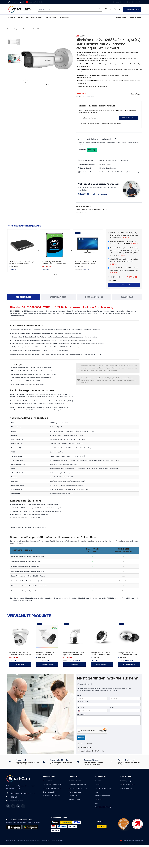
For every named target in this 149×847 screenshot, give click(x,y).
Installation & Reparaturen (78, 788)
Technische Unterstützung (52, 784)
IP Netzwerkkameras (43, 29)
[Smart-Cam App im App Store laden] (14, 827)
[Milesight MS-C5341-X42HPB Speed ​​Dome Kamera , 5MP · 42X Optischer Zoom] (74, 636)
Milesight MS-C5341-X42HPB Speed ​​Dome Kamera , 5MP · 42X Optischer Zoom (73, 655)
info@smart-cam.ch (99, 194)
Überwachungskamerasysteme (27, 29)
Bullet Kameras (88, 209)
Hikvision (83, 213)
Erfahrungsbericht (49, 792)
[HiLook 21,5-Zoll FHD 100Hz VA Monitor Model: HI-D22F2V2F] (88, 245)
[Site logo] (20, 9)
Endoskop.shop (125, 781)
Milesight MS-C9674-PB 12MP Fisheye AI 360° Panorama (101, 654)
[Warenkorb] (115, 9)
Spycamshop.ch (126, 788)
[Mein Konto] (119, 9)
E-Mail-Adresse (83, 701)
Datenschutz (46, 840)
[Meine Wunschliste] (106, 9)
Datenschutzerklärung (96, 123)
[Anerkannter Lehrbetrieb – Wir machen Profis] (137, 824)
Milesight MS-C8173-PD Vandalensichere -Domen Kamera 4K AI (127, 655)
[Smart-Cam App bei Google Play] (30, 827)
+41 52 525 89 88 (86, 743)
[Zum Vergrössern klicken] (25, 82)
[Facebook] (13, 806)
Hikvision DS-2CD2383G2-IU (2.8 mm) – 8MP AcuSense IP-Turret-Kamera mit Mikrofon (20, 655)
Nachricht (81, 714)
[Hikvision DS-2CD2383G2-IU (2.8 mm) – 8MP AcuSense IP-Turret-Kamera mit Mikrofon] (20, 636)
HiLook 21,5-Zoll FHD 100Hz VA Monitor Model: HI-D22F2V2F (85, 263)
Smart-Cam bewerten (102, 796)
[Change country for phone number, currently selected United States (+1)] (79, 711)
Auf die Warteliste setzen (128, 118)
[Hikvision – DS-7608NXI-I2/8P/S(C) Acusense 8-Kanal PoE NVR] (22, 245)
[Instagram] (8, 806)
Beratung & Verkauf (75, 781)
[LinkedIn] (23, 806)
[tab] (23, 297)
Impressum (98, 799)
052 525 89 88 (83, 194)
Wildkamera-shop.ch (127, 784)
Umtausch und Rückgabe (52, 788)
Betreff (113, 708)
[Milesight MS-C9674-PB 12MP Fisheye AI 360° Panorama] (102, 636)
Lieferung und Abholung (77, 784)
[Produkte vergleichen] (110, 9)
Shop (15, 29)
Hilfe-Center (47, 781)
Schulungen (73, 796)
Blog (96, 792)
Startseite (10, 29)
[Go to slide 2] (48, 84)
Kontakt (97, 784)
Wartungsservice (75, 792)
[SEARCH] (99, 9)
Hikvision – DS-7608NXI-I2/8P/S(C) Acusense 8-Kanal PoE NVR (22, 263)
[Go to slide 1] (46, 84)
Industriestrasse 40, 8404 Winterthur (22, 793)
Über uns (98, 781)
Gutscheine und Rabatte (52, 796)
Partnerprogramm (75, 799)
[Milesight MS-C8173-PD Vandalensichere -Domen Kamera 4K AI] (129, 636)
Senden (81, 738)
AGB (96, 803)
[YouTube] (18, 806)
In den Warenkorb (123, 285)
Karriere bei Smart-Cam (103, 788)
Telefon (80, 708)
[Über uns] (124, 824)
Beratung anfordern (132, 9)
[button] (8, 250)
